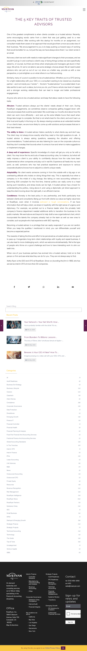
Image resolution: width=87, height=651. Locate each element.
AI (7, 377)
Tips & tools (11, 542)
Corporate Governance (14, 406)
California (32, 617)
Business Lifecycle (13, 388)
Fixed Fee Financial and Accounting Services (21, 435)
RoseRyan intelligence (14, 495)
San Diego (32, 625)
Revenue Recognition (14, 488)
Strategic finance (12, 524)
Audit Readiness (12, 381)
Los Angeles (33, 622)
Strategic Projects (12, 527)
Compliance (11, 402)
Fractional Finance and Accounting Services (21, 438)
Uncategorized (11, 545)
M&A (8, 467)
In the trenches (12, 445)
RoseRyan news (12, 499)
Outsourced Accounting (14, 474)
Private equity (11, 481)
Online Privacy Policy (52, 648)
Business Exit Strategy (14, 385)
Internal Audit (33, 604)
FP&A (30, 591)
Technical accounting (14, 531)
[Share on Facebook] (14, 287)
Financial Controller (13, 424)
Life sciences (11, 463)
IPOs (8, 456)
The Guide (10, 538)
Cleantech (10, 395)
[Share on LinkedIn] (58, 287)
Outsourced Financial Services (54, 613)
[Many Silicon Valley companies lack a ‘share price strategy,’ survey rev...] (1, 325)
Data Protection (12, 410)
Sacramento (33, 628)
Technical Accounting (52, 587)
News (9, 470)
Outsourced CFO (12, 477)
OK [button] (63, 648)
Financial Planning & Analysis (16, 431)
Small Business (12, 513)
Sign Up (70, 622)
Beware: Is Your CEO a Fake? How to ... (41, 352)
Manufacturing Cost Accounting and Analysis (34, 582)
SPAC (9, 517)
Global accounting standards (16, 442)
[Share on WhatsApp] (43, 287)
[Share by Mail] (72, 287)
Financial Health (12, 427)
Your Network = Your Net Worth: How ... (41, 322)
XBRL (8, 552)
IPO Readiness (53, 579)
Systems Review (53, 597)
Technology (10, 535)
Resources (10, 484)
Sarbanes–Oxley (12, 506)
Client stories (11, 399)
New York (32, 631)
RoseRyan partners (13, 502)
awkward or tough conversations (54, 202)
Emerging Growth (12, 417)
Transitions (52, 600)
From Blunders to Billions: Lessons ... (40, 337)
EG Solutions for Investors (53, 609)
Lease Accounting (13, 460)
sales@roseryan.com (72, 586)
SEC (8, 510)
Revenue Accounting (32, 587)
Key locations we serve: (31, 613)
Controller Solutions (32, 577)
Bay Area (32, 620)
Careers (9, 392)
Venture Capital (12, 549)
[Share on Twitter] (29, 287)
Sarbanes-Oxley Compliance (34, 600)
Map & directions (12, 625)
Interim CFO (11, 449)
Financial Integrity (34, 607)
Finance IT (10, 420)
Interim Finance (12, 452)
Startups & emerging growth (16, 520)
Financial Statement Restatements (53, 592)
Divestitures (11, 413)
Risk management (13, 492)
